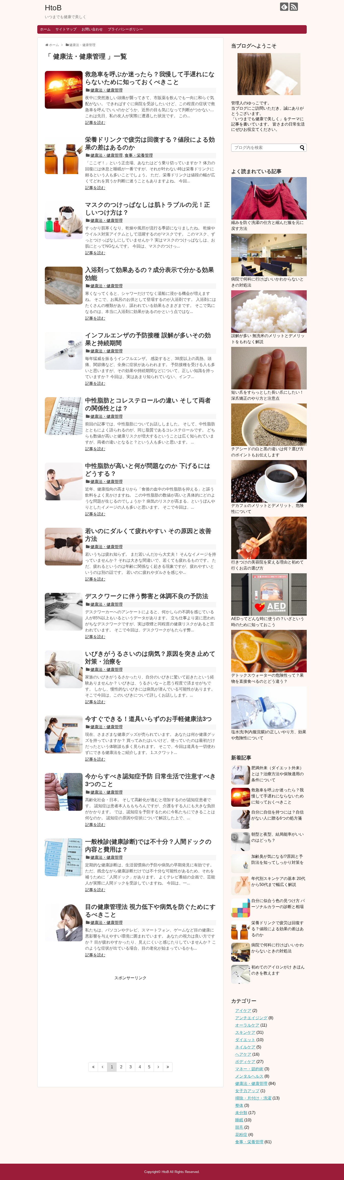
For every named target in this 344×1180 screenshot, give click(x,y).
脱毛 (239, 1127)
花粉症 (241, 1134)
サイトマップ (66, 29)
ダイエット (245, 1040)
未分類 (241, 1113)
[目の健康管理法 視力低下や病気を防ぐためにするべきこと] (64, 922)
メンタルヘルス (249, 1076)
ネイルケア (245, 1047)
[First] (93, 1067)
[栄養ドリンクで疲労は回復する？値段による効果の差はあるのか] (64, 155)
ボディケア (245, 1062)
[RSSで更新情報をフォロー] (294, 7)
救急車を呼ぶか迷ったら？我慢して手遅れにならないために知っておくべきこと (277, 796)
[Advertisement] (87, 1016)
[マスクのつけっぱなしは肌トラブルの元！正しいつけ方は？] (64, 220)
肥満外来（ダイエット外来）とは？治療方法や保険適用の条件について (277, 774)
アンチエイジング (251, 1018)
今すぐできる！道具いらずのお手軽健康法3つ (148, 718)
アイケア (243, 1010)
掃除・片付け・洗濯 (253, 1098)
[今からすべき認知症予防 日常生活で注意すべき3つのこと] (64, 792)
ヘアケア (243, 1054)
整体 (239, 1105)
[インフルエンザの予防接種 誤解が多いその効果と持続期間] (64, 351)
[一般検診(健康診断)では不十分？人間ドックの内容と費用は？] (64, 857)
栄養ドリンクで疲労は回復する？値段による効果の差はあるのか (277, 929)
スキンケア (245, 1032)
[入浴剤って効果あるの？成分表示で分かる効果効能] (64, 285)
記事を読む (95, 122)
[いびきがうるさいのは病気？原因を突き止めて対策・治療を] (64, 669)
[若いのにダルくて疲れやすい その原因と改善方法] (64, 546)
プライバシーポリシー (125, 29)
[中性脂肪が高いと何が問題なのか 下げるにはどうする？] (64, 481)
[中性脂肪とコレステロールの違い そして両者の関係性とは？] (64, 416)
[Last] (168, 1067)
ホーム (45, 29)
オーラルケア (247, 1025)
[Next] (158, 1067)
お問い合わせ (92, 29)
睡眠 (239, 1120)
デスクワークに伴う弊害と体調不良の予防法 (146, 596)
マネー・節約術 (249, 1069)
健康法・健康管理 (106, 90)
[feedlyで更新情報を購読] (284, 7)
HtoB (53, 8)
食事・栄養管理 (139, 155)
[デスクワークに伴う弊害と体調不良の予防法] (64, 612)
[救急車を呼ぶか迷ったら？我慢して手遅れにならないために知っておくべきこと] (64, 90)
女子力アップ (247, 1091)
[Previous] (102, 1067)
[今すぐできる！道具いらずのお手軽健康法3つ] (64, 734)
